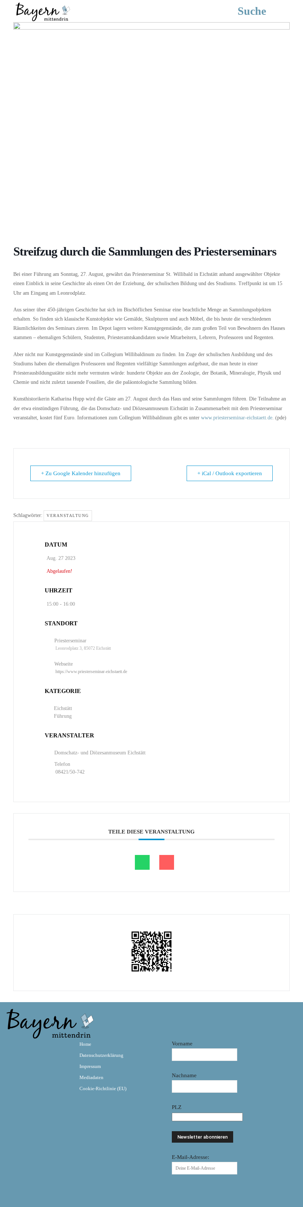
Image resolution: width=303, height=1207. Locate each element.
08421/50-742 (70, 772)
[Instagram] (35, 1049)
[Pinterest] (57, 1049)
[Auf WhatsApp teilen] (142, 862)
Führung (63, 716)
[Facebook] (14, 1049)
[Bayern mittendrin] (42, 11)
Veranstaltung (68, 515)
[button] (263, 11)
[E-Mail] (166, 862)
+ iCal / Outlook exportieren (229, 473)
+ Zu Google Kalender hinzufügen (80, 473)
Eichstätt (63, 708)
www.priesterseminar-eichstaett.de (236, 417)
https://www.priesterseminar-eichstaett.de (91, 671)
